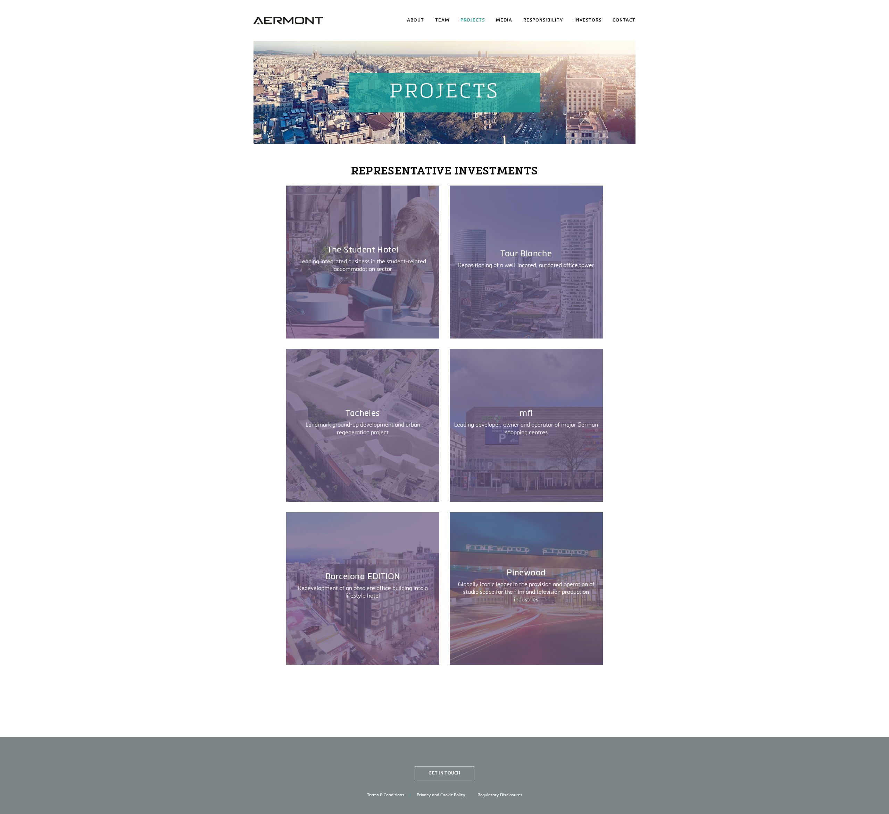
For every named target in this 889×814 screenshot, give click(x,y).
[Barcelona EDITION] (362, 588)
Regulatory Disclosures (499, 795)
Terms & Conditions (385, 795)
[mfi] (526, 425)
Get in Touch (444, 773)
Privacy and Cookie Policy (441, 795)
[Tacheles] (362, 425)
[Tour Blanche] (526, 262)
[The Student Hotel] (362, 262)
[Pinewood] (526, 588)
